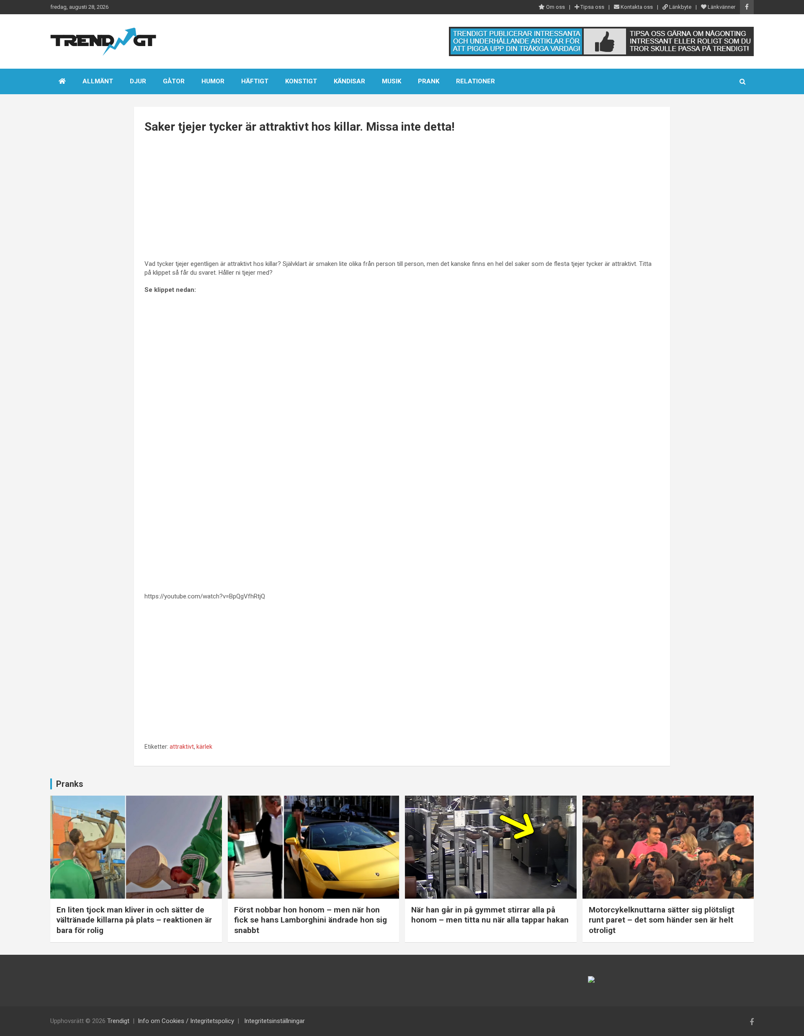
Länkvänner (720, 7)
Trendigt (118, 1021)
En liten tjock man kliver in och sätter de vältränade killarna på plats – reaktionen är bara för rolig (134, 920)
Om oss (555, 7)
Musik (391, 81)
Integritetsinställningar (274, 1021)
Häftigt (254, 81)
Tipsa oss (591, 7)
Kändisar (349, 81)
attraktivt (182, 746)
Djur (138, 81)
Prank (428, 81)
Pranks (69, 784)
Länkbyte (679, 7)
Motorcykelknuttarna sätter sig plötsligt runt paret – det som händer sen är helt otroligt (661, 920)
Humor (212, 81)
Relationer (475, 81)
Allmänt (97, 81)
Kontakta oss (636, 7)
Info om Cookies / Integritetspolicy (186, 1021)
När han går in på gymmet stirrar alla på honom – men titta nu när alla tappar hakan (490, 915)
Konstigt (301, 81)
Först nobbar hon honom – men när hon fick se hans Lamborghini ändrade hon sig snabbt (310, 920)
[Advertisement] (402, 197)
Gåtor (174, 81)
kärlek (204, 746)
